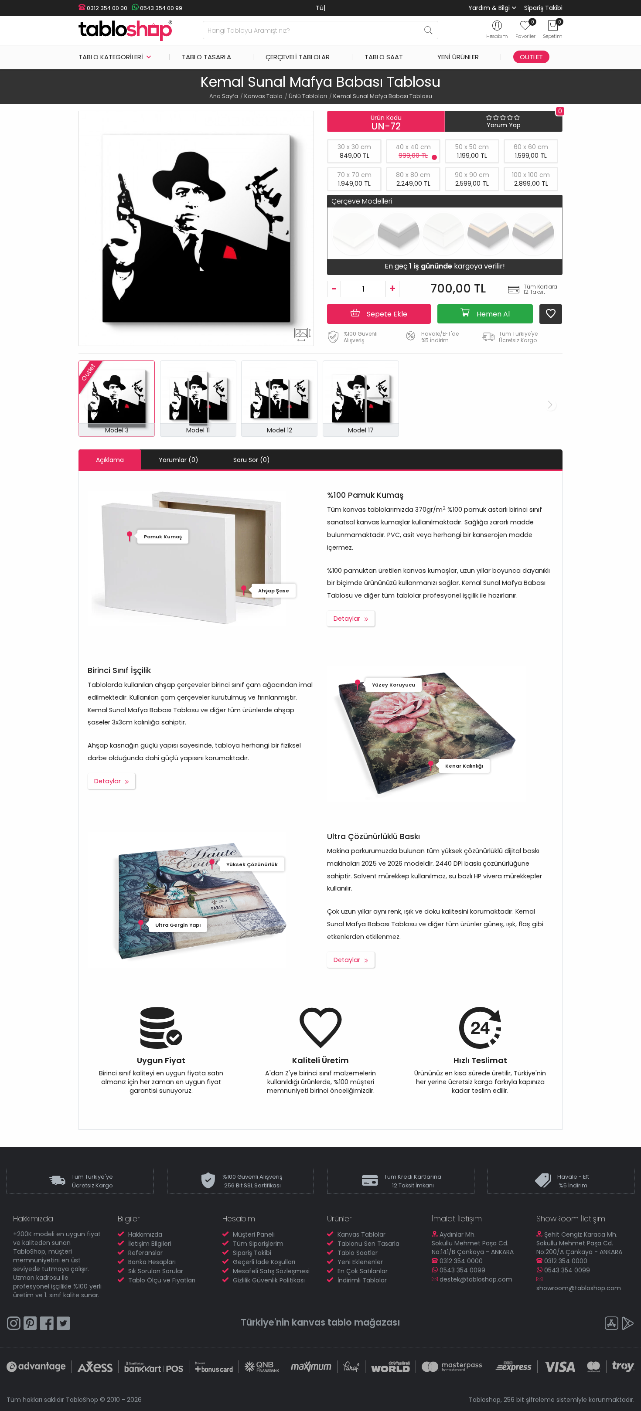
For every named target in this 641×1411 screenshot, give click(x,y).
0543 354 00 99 (160, 8)
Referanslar (145, 1252)
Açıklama (110, 460)
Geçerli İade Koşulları (264, 1262)
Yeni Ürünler (458, 56)
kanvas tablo (322, 1322)
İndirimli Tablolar (362, 1280)
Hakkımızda (145, 1234)
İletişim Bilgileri (149, 1243)
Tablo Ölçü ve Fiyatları (161, 1280)
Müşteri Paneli (254, 1234)
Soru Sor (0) (251, 460)
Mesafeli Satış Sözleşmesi (271, 1271)
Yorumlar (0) (178, 460)
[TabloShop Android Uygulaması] (627, 1324)
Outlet (531, 56)
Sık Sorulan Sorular (155, 1271)
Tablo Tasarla (206, 56)
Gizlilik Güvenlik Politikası (269, 1280)
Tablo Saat (384, 56)
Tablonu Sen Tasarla (368, 1243)
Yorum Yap (504, 125)
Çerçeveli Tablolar (298, 56)
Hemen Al (492, 314)
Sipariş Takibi (543, 7)
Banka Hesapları (152, 1262)
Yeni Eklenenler (360, 1262)
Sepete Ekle (386, 314)
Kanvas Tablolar (361, 1234)
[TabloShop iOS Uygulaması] (611, 1324)
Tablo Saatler (358, 1252)
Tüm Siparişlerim (258, 1243)
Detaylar (347, 618)
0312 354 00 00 (106, 8)
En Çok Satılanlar (363, 1271)
